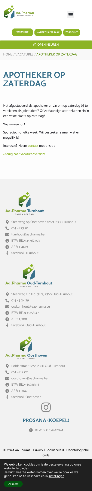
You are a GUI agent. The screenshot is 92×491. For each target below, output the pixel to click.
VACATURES (24, 54)
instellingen (56, 476)
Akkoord (13, 483)
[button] (70, 14)
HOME (7, 54)
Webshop (22, 32)
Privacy (38, 450)
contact (33, 146)
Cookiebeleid (55, 450)
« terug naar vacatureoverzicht (24, 154)
